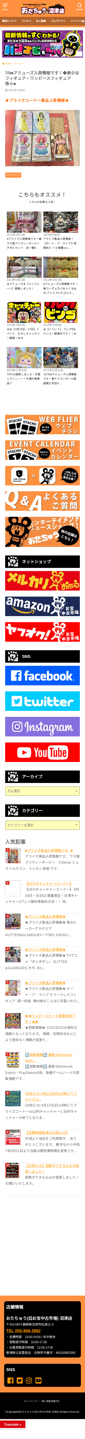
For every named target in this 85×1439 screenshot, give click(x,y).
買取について (9, 21)
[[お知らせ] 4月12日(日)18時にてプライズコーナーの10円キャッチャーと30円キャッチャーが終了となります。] (13, 1098)
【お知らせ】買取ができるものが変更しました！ (52, 1168)
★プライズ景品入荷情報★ (45, 916)
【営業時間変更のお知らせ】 (47, 1133)
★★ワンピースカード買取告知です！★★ (50, 1019)
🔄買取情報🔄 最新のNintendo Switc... (48, 1057)
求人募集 (41, 21)
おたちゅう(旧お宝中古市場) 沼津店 (40, 1412)
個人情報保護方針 (51, 1401)
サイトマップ (30, 1401)
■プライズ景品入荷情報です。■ (49, 850)
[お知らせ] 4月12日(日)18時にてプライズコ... (51, 1096)
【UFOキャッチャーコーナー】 (49, 883)
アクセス (26, 21)
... (39, 1420)
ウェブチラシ (58, 21)
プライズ (14, 175)
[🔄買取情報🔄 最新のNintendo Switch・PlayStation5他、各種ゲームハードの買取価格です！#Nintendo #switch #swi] (13, 1059)
